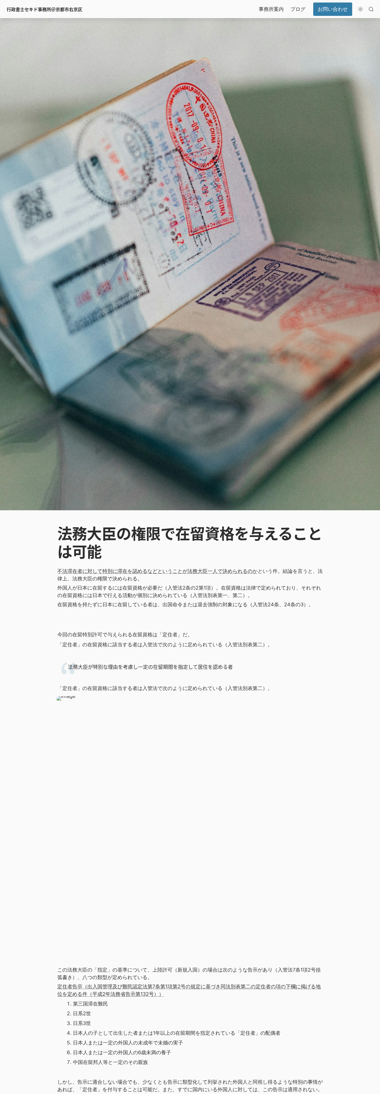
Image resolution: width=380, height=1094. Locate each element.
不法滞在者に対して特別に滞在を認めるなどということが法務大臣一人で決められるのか (157, 571)
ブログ (297, 9)
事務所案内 (271, 9)
